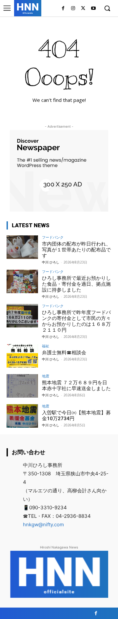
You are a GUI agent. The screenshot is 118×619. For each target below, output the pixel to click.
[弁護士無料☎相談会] (22, 356)
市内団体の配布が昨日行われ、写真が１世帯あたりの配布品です (76, 250)
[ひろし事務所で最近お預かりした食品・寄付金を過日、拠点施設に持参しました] (22, 281)
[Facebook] (63, 9)
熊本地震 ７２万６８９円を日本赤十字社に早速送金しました (76, 385)
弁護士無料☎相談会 (64, 353)
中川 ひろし (50, 262)
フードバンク (53, 237)
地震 (45, 376)
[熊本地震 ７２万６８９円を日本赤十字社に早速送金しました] (22, 386)
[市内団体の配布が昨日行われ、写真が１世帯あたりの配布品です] (22, 247)
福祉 (45, 346)
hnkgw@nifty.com (43, 524)
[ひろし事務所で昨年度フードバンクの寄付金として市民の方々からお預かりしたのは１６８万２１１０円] (22, 315)
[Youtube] (93, 9)
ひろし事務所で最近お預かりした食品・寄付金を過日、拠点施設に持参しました (76, 284)
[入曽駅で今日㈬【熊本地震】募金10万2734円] (22, 416)
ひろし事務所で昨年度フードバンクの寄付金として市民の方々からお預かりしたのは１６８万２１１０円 (76, 321)
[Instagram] (73, 9)
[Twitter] (83, 9)
